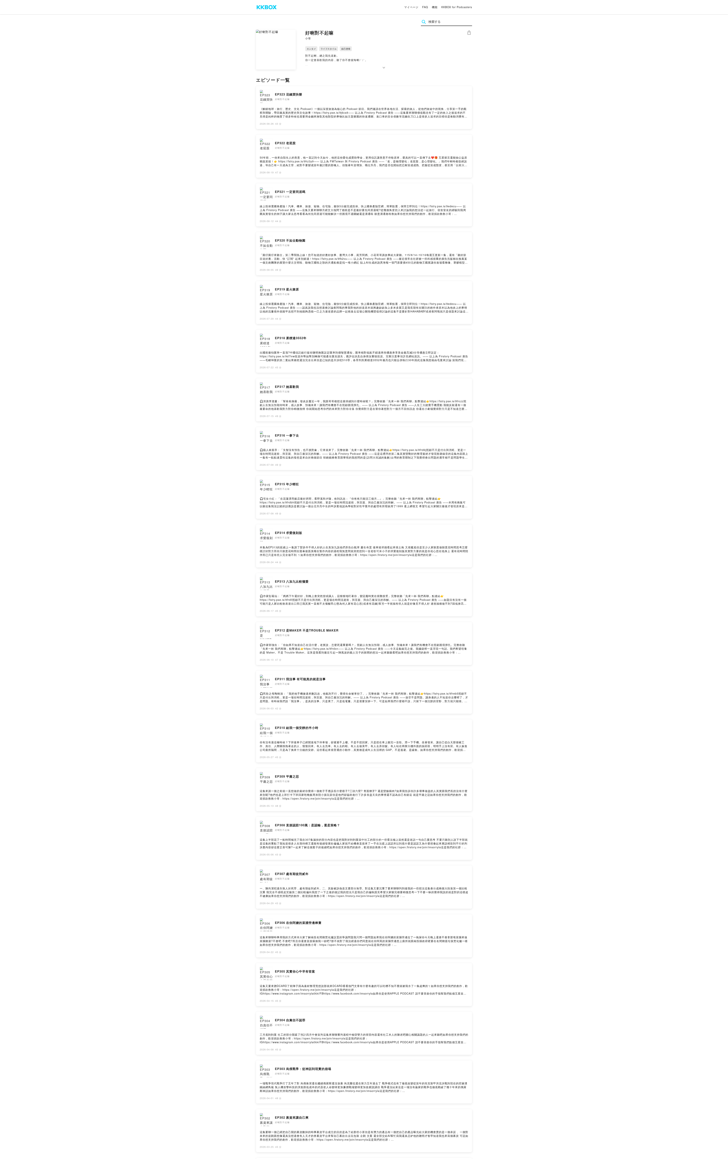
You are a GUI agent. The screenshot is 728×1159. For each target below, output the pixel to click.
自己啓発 (345, 48)
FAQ (425, 7)
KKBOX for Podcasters (456, 7)
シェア (469, 32)
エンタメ (311, 48)
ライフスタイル (329, 48)
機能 (435, 7)
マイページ (411, 7)
